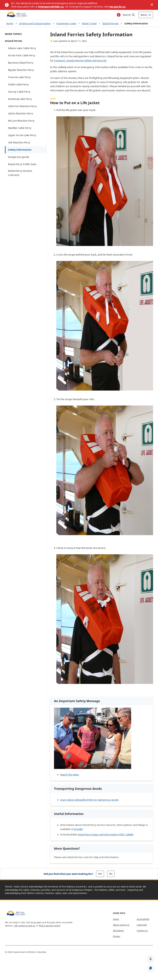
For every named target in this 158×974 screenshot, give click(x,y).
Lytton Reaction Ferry (20, 113)
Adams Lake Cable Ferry (22, 48)
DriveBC (78, 829)
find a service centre (49, 925)
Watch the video (69, 774)
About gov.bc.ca (121, 924)
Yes (100, 873)
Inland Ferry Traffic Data (22, 164)
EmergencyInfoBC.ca (51, 6)
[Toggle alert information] (119, 15)
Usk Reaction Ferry (19, 142)
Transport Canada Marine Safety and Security (80, 60)
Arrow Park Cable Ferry (21, 55)
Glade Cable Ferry (18, 84)
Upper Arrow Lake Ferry (22, 135)
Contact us (142, 930)
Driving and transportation (35, 23)
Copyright (142, 924)
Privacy (116, 936)
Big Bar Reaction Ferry (21, 70)
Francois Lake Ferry (19, 77)
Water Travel (89, 23)
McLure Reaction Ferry (21, 120)
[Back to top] (150, 958)
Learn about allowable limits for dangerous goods (89, 799)
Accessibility (143, 919)
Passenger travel (66, 23)
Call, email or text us (24, 925)
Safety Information (20, 149)
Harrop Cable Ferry (19, 91)
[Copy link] (150, 968)
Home (9, 23)
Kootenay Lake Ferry (20, 99)
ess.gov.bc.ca (117, 6)
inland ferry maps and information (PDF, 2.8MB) (105, 834)
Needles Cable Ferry (19, 128)
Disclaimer (118, 930)
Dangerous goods (18, 157)
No (110, 873)
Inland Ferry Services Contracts (20, 173)
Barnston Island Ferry (20, 62)
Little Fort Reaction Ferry (22, 106)
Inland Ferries (110, 23)
